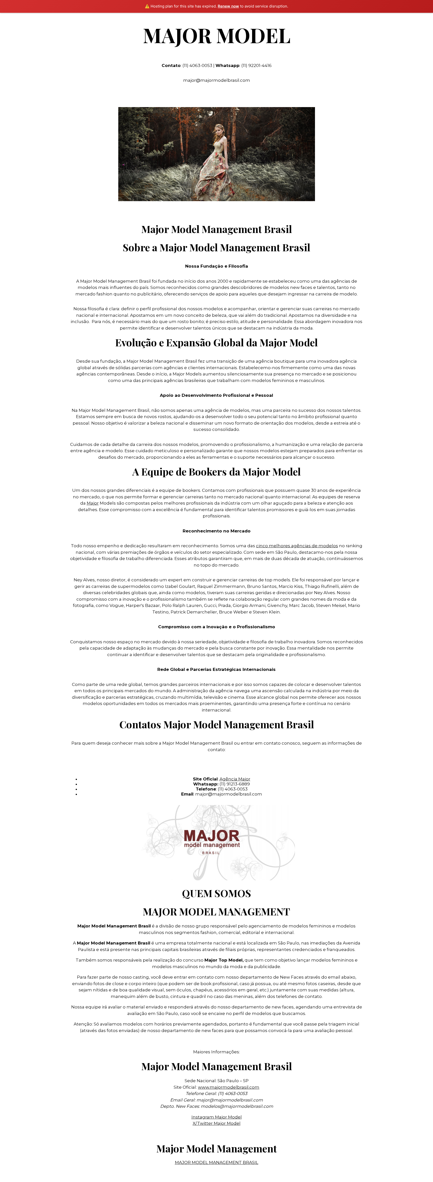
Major (93, 503)
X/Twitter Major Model (217, 1123)
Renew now (228, 6)
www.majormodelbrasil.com (228, 1087)
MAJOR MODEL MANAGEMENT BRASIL (216, 1162)
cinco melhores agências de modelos (297, 545)
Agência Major (235, 778)
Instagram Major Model (216, 1117)
